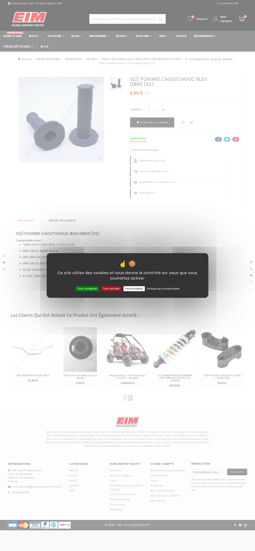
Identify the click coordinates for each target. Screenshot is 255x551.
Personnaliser (134, 289)
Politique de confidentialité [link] (163, 288)
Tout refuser (111, 289)
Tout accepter (87, 289)
